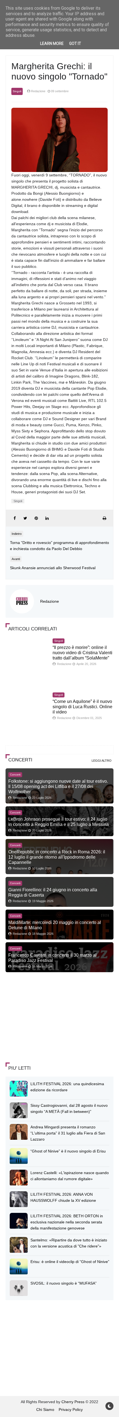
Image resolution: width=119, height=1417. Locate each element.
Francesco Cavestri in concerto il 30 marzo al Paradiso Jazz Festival (52, 958)
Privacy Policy (71, 1409)
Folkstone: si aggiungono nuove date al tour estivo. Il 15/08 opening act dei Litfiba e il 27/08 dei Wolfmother (58, 786)
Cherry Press (72, 1402)
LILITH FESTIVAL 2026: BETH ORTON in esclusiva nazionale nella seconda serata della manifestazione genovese (66, 1222)
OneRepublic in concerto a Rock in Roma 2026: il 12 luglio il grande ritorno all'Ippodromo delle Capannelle (56, 857)
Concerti (15, 774)
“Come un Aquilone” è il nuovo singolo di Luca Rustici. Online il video (82, 706)
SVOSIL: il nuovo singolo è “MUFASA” (63, 1283)
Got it (75, 43)
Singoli (17, 91)
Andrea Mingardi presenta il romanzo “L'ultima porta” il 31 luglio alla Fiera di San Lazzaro (67, 1133)
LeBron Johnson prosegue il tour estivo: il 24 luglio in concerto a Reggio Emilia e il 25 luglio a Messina (58, 822)
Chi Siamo (45, 1409)
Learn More (52, 43)
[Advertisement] (47, 1018)
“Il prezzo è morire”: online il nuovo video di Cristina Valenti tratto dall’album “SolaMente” (82, 652)
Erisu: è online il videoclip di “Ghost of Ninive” (69, 1261)
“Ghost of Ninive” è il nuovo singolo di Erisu (68, 1151)
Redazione (49, 601)
